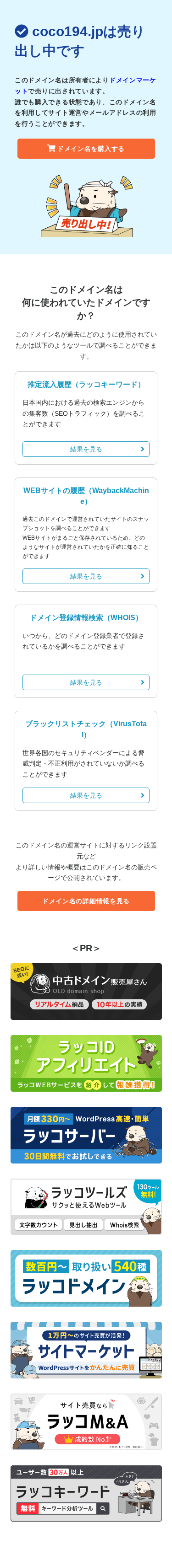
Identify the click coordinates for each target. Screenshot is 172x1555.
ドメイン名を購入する (91, 148)
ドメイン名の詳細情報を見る (86, 901)
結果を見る (86, 449)
